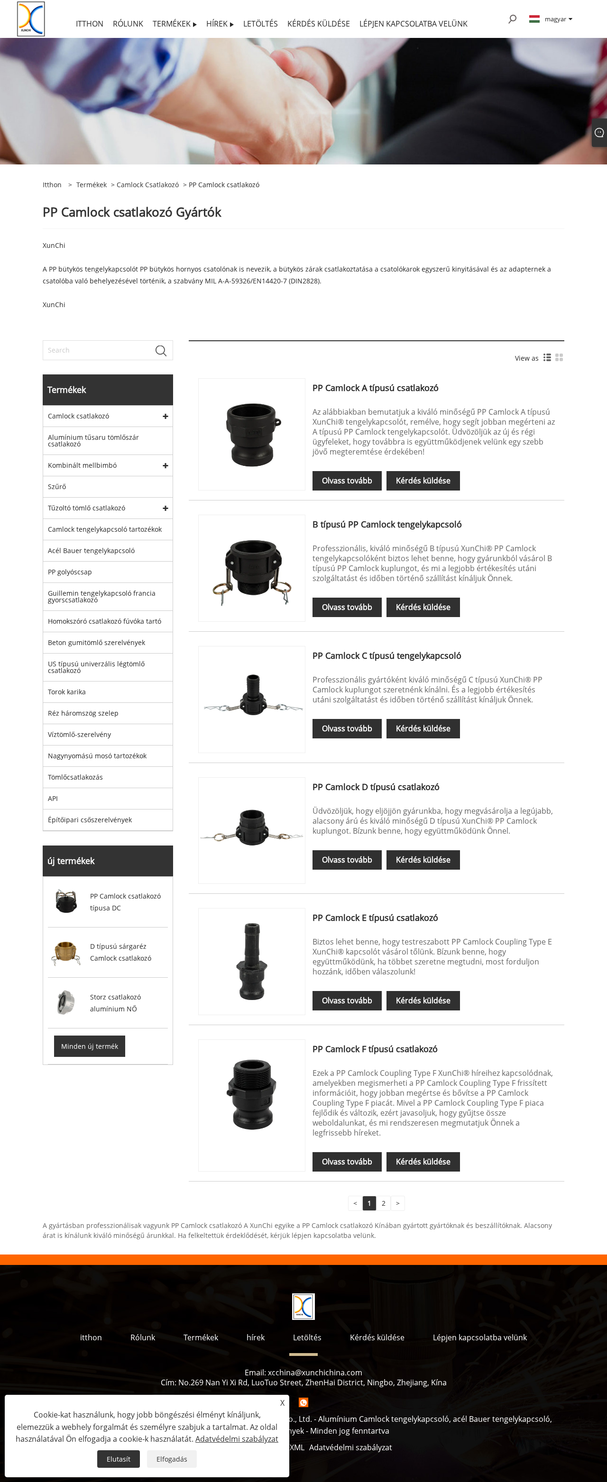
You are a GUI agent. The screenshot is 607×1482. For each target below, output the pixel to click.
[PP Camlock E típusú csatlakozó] (252, 960)
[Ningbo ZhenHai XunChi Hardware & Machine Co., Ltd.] (31, 18)
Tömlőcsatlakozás (75, 777)
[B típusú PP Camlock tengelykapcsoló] (252, 567)
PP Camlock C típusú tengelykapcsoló (387, 655)
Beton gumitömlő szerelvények (96, 642)
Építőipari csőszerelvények (90, 819)
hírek (256, 1337)
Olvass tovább (347, 480)
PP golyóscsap (70, 571)
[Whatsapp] (303, 1402)
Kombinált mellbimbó (82, 465)
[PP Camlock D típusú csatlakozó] (252, 829)
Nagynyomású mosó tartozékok (97, 755)
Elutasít (118, 1459)
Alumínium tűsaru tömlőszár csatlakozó (93, 440)
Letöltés (307, 1337)
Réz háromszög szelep (83, 713)
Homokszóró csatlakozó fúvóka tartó (104, 621)
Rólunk (142, 1337)
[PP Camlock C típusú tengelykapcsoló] (252, 698)
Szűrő (57, 486)
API (53, 798)
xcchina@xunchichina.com (315, 1372)
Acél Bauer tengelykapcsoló (91, 550)
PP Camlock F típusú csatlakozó (375, 1049)
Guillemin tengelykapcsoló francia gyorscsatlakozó (102, 596)
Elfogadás (171, 1459)
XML (297, 1447)
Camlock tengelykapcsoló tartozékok (105, 529)
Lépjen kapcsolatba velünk (480, 1337)
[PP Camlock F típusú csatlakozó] (252, 1091)
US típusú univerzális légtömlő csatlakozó (96, 667)
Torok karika (67, 691)
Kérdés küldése (423, 480)
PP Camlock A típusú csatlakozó (376, 387)
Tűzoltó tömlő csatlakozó (86, 507)
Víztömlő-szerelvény (79, 734)
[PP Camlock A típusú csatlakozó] (252, 431)
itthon (91, 1337)
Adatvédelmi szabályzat (350, 1447)
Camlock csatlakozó (148, 184)
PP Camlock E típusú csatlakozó (375, 917)
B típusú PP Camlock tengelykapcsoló (387, 524)
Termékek (91, 184)
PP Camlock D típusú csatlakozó (376, 786)
